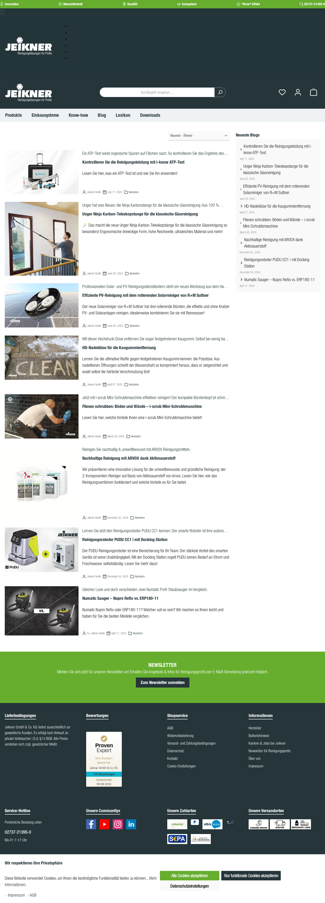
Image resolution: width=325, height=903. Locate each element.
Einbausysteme (80, 25)
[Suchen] (220, 92)
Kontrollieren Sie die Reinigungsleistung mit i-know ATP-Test (133, 162)
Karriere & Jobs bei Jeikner (267, 743)
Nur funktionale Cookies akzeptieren (251, 875)
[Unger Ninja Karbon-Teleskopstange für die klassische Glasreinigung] (42, 239)
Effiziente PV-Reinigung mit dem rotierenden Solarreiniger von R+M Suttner (145, 295)
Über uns (255, 758)
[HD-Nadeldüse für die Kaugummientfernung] (42, 358)
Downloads (77, 57)
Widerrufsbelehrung (180, 735)
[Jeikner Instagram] (119, 825)
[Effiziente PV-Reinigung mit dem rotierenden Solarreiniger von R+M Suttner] (42, 305)
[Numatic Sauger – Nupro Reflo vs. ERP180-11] (42, 610)
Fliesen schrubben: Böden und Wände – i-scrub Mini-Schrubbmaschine (142, 406)
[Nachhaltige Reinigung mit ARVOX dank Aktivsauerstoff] (42, 483)
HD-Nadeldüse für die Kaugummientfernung (119, 347)
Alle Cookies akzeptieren (189, 875)
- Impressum (16, 895)
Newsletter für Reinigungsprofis (270, 751)
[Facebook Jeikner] (92, 825)
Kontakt (172, 758)
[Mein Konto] (298, 92)
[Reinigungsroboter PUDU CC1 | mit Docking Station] (42, 549)
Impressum (256, 766)
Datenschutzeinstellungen (189, 885)
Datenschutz (175, 751)
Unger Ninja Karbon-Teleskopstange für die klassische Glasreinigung (140, 214)
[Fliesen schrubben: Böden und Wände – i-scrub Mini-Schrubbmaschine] (42, 416)
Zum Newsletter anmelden (163, 682)
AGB (170, 728)
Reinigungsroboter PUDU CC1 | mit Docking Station (124, 539)
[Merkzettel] (282, 92)
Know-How (77, 38)
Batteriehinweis (259, 735)
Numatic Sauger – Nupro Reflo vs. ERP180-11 (120, 598)
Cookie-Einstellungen (181, 766)
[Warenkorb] (313, 92)
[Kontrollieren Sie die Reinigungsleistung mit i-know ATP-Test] (42, 172)
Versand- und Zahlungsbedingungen (191, 743)
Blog (72, 45)
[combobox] (157, 92)
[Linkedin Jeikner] (132, 825)
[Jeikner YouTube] (105, 825)
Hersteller (255, 728)
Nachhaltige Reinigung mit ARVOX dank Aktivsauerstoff (128, 458)
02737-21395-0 (314, 4)
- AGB (32, 895)
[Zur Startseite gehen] (28, 45)
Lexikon (75, 51)
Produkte (76, 32)
